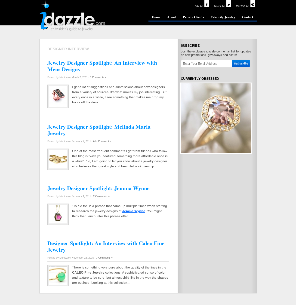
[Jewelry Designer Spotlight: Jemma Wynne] (58, 222)
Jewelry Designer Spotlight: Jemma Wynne (98, 188)
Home (156, 17)
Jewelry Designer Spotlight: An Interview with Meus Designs (102, 65)
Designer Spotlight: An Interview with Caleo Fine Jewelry (105, 246)
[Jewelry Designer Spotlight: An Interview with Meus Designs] (58, 106)
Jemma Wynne (133, 211)
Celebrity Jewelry (223, 17)
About (171, 17)
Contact (247, 17)
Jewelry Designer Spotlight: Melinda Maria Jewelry (99, 129)
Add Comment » (102, 141)
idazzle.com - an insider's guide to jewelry (72, 16)
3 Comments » (98, 77)
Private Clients (193, 17)
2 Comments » (101, 196)
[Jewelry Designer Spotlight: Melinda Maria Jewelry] (58, 167)
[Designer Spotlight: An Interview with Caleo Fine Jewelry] (58, 284)
